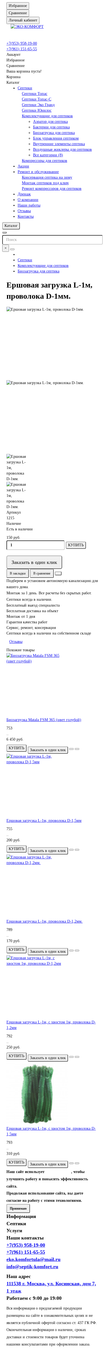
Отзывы (24, 211)
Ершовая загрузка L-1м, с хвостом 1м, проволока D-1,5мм (51, 1131)
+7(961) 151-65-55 (21, 49)
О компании (28, 200)
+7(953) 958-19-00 (21, 43)
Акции (23, 166)
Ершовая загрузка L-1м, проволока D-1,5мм (43, 820)
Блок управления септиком (56, 138)
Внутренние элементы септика (59, 144)
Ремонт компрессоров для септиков (51, 188)
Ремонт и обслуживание (38, 172)
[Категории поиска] (4, 232)
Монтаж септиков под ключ (45, 183)
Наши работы (29, 205)
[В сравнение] (77, 749)
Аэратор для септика (50, 121)
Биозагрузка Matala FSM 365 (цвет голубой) (43, 720)
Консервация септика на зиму (47, 177)
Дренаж (24, 194)
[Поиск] (12, 249)
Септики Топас (34, 94)
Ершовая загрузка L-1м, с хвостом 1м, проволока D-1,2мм (51, 1025)
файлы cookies (58, 1172)
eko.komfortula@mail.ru (33, 1259)
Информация (21, 1216)
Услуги (14, 1230)
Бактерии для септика (51, 127)
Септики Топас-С (36, 99)
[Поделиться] (58, 573)
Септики (25, 88)
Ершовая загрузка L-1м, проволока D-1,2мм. (44, 921)
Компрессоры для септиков (44, 161)
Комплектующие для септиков (47, 116)
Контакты (26, 216)
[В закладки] (71, 749)
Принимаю (18, 1208)
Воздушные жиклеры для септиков (62, 149)
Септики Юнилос (37, 110)
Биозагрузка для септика (54, 133)
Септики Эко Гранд (38, 105)
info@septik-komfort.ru (32, 1266)
